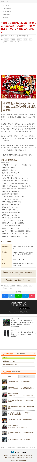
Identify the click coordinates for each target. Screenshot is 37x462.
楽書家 (5, 41)
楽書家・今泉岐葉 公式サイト (18, 280)
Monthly (26, 376)
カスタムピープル (7, 11)
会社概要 (14, 455)
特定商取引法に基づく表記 (14, 458)
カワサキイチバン (7, 14)
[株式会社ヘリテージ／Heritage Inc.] (18, 452)
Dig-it (7, 455)
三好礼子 (13, 39)
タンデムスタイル (7, 8)
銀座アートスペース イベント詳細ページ (19, 272)
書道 (30, 39)
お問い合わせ (28, 458)
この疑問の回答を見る (11, 364)
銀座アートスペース (14, 41)
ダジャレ (6, 39)
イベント (13, 36)
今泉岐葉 (19, 39)
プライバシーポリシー (26, 455)
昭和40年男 (5, 17)
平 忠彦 (25, 39)
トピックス (4, 36)
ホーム (2, 447)
